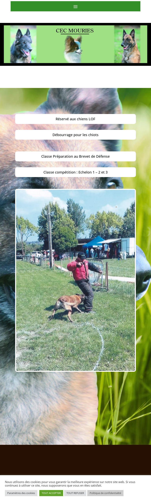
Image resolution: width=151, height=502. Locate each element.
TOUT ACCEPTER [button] (51, 493)
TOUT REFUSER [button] (75, 493)
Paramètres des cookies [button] (21, 493)
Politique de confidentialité (105, 493)
